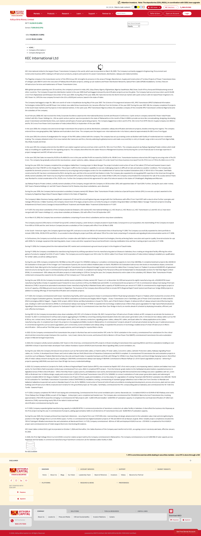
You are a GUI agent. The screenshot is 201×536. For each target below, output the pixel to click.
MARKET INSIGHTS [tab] (164, 469)
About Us (53, 475)
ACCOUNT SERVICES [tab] (87, 469)
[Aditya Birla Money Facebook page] (11, 480)
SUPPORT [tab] (122, 469)
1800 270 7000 (20, 524)
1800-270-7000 (186, 7)
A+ (107, 7)
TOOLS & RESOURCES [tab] (111, 511)
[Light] (133, 7)
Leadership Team (85, 475)
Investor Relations (99, 517)
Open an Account (172, 13)
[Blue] (141, 7)
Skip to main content (122, 7)
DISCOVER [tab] (45, 469)
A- (113, 7)
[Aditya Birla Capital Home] (20, 513)
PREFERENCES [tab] (124, 483)
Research (65, 14)
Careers (112, 517)
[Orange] (143, 7)
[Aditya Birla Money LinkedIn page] (21, 480)
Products (50, 14)
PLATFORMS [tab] (46, 483)
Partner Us (106, 14)
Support (92, 14)
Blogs (62, 475)
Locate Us (51, 517)
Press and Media (64, 517)
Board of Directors (101, 475)
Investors (114, 475)
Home (44, 475)
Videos (123, 475)
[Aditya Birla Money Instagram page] (16, 480)
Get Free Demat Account (186, 532)
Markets (37, 14)
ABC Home (153, 7)
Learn (79, 14)
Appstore (23, 498)
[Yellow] (138, 7)
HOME (31, 47)
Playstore (23, 492)
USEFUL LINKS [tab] (142, 511)
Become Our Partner (136, 475)
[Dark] (135, 7)
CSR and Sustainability (81, 517)
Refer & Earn (155, 13)
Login (187, 13)
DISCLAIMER (13, 460)
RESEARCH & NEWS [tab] (87, 483)
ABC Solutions (169, 7)
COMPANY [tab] (40, 511)
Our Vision (71, 475)
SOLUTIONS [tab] (75, 511)
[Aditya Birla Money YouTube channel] (26, 480)
